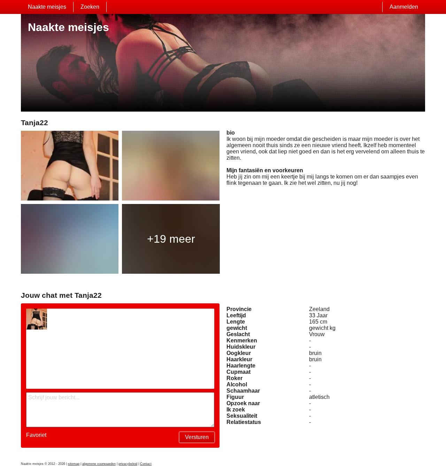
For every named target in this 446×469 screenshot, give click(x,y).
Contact (146, 464)
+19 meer (171, 239)
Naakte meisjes (47, 7)
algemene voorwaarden (99, 464)
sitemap (73, 464)
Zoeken (89, 7)
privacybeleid (127, 464)
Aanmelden (404, 7)
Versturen (197, 437)
